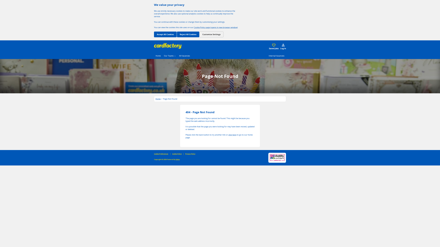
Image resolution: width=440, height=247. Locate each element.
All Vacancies (184, 56)
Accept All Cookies (165, 34)
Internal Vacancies (276, 56)
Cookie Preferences (161, 154)
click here (232, 135)
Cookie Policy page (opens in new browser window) (216, 27)
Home (158, 56)
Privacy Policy (190, 154)
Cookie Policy (177, 154)
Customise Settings (211, 34)
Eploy (178, 159)
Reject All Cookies (188, 34)
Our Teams (169, 56)
